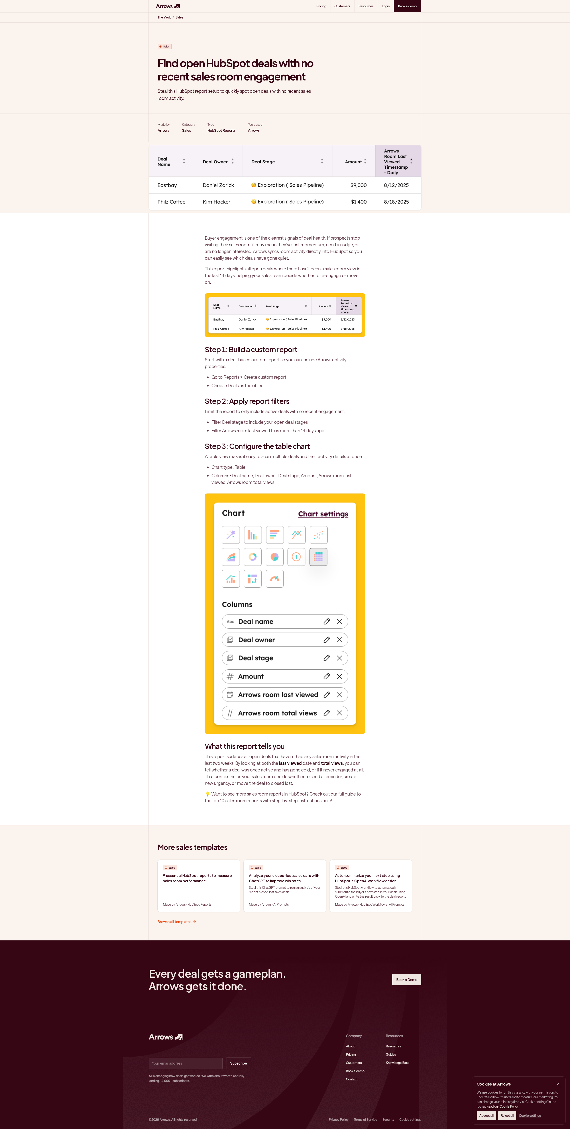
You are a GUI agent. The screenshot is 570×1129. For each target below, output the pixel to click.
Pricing (321, 6)
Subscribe (238, 1063)
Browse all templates (174, 921)
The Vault (164, 17)
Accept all (486, 1115)
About (350, 1046)
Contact (352, 1079)
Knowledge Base (397, 1063)
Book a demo (355, 1071)
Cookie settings (410, 1119)
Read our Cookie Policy (503, 1106)
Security (388, 1119)
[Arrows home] (168, 6)
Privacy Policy (338, 1119)
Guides (391, 1054)
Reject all (507, 1115)
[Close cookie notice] (558, 1084)
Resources (366, 6)
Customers (342, 6)
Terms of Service (365, 1119)
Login (386, 6)
